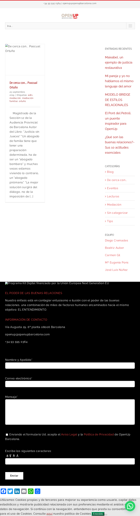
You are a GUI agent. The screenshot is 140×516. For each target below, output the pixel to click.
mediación (15, 98)
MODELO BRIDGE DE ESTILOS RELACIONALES (117, 100)
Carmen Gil (112, 255)
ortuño (22, 101)
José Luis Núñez (116, 269)
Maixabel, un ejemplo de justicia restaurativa (118, 62)
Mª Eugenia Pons (117, 262)
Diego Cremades (116, 240)
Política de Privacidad (99, 434)
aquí (49, 513)
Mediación (114, 204)
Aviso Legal (69, 434)
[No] (105, 514)
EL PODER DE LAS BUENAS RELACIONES (33, 293)
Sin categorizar (117, 212)
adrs (30, 95)
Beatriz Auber (114, 247)
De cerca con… (117, 180)
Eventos (112, 188)
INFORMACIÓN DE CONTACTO (26, 319)
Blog (110, 171)
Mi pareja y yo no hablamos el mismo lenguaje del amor (119, 81)
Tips (110, 221)
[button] (130, 506)
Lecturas (113, 196)
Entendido (98, 514)
